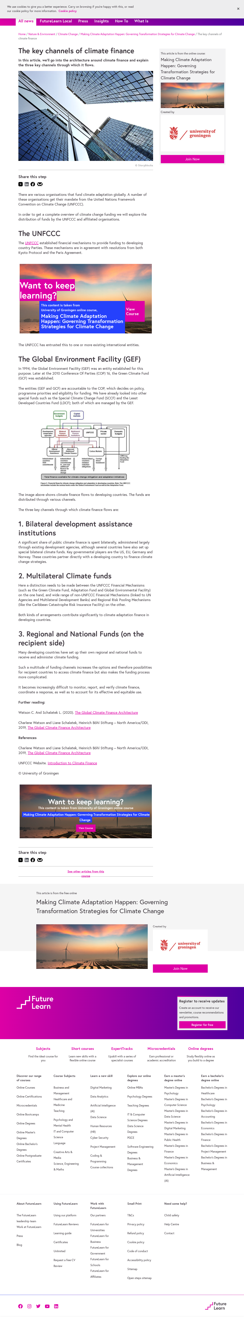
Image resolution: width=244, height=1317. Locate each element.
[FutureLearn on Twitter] (38, 1306)
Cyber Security (99, 1137)
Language (59, 1143)
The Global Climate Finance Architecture (106, 712)
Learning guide (62, 1233)
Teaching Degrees (138, 1105)
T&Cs (130, 1215)
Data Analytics (99, 1096)
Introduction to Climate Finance (72, 763)
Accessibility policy (139, 1260)
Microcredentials (27, 1105)
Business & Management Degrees (135, 1164)
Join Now (192, 159)
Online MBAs (135, 1087)
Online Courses (26, 1087)
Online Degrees (26, 1123)
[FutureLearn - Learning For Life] (215, 1305)
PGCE (130, 1137)
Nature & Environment (41, 34)
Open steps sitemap (139, 1278)
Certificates (61, 1242)
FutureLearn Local (56, 20)
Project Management (102, 1146)
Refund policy (135, 1233)
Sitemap (132, 1269)
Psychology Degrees (139, 1096)
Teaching (59, 1111)
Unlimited (59, 1251)
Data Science (98, 1117)
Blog (19, 1245)
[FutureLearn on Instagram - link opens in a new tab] (29, 1306)
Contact (169, 1233)
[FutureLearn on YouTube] (47, 1306)
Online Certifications (29, 1096)
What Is (141, 20)
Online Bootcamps (28, 1114)
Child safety (171, 1215)
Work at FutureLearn (29, 1227)
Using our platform (65, 1215)
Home (22, 34)
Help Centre (171, 1224)
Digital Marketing (101, 1087)
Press (83, 20)
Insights (101, 20)
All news (26, 20)
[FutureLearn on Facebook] (21, 1306)
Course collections (101, 1167)
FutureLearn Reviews (66, 1224)
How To (121, 20)
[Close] (238, 9)
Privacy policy (135, 1224)
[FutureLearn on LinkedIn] (56, 1306)
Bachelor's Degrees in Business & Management (214, 1163)
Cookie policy (135, 1242)
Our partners (98, 1215)
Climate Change (68, 34)
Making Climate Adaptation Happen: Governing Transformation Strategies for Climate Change (138, 34)
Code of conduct (137, 1251)
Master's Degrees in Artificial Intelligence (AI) (177, 1174)
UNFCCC (32, 243)
